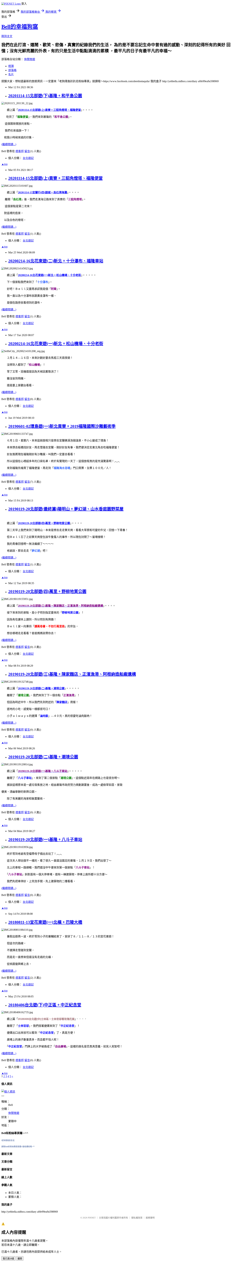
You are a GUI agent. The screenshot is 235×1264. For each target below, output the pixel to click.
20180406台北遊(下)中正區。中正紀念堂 (44, 1005)
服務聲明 (150, 1217)
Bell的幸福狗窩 (19, 27)
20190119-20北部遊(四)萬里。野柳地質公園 (47, 591)
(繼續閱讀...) (8, 144)
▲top (4, 164)
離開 (20, 1258)
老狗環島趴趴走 (8, 1140)
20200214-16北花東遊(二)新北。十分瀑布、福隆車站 (55, 261)
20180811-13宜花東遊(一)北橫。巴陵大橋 (45, 922)
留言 (27, 151)
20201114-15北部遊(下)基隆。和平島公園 (45, 96)
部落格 (12, 70)
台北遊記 (28, 158)
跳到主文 (6, 36)
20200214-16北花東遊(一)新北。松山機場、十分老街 (55, 343)
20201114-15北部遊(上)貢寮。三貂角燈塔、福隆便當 (55, 178)
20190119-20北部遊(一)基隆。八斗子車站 (45, 839)
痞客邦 (19, 151)
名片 (11, 74)
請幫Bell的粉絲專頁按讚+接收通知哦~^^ (18, 1147)
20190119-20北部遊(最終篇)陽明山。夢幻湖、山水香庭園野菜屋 (66, 509)
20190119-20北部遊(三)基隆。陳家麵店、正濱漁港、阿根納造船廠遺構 (72, 674)
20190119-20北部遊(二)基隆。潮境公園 (43, 757)
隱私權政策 (136, 1217)
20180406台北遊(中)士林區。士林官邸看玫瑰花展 (46, 1018)
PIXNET (92, 1217)
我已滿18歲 (8, 1258)
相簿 (11, 66)
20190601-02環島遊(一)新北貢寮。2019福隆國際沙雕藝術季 (62, 426)
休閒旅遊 (29, 59)
